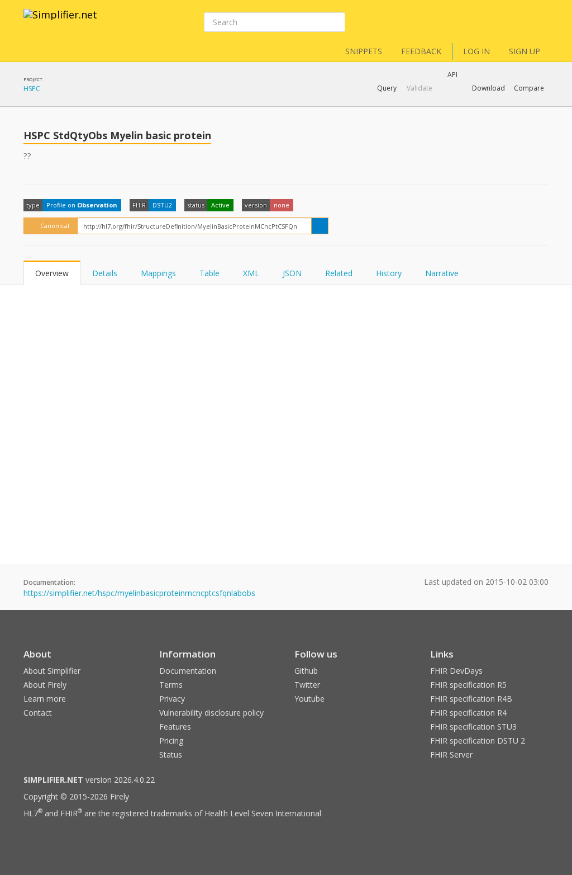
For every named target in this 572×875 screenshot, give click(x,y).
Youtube (309, 698)
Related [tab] (338, 273)
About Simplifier (51, 670)
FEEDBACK (421, 51)
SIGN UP (524, 51)
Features (175, 726)
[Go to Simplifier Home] (60, 22)
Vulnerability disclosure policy (211, 712)
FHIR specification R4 (468, 712)
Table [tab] (209, 273)
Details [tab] (104, 273)
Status (170, 754)
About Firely (44, 684)
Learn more (44, 698)
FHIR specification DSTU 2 (477, 740)
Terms (171, 684)
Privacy (172, 698)
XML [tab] (251, 273)
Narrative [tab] (442, 273)
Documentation (187, 670)
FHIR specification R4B (471, 698)
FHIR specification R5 (468, 684)
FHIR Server (451, 754)
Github (306, 670)
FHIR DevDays (456, 670)
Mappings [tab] (158, 273)
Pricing (171, 740)
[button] (387, 88)
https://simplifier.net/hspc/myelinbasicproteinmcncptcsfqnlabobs (139, 593)
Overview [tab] (52, 273)
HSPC (31, 88)
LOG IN (476, 51)
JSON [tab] (292, 273)
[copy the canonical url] (319, 225)
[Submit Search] (336, 22)
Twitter (307, 684)
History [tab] (389, 273)
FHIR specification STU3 (473, 726)
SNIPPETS (363, 51)
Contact (37, 712)
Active (220, 205)
